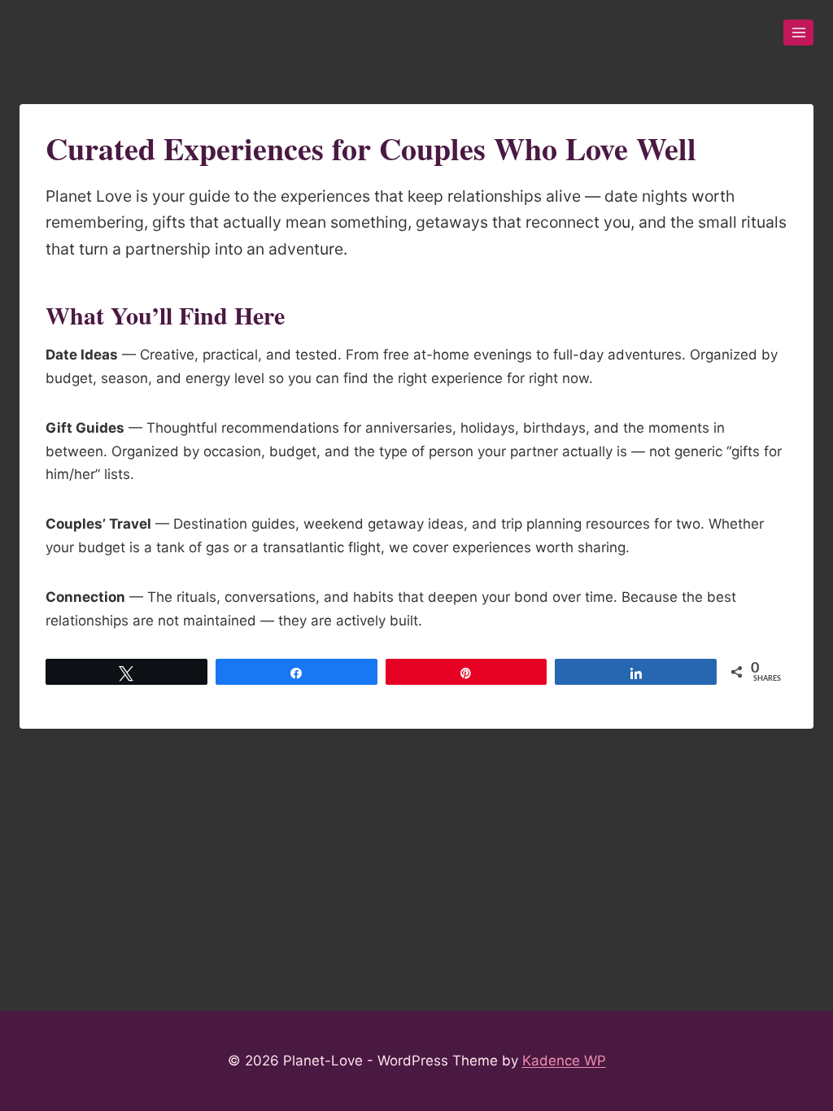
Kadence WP (564, 1060)
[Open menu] (798, 32)
